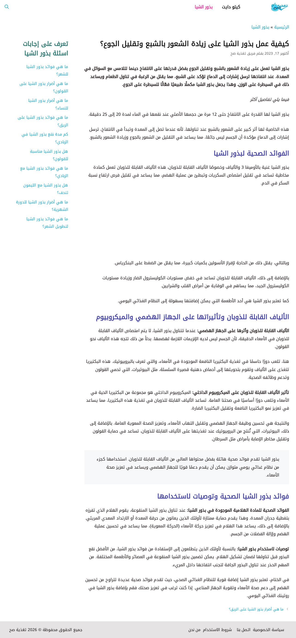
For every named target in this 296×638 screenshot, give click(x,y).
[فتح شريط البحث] (6, 7)
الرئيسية (281, 27)
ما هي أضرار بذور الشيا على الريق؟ (256, 609)
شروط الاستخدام (217, 629)
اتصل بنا (243, 629)
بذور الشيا (204, 7)
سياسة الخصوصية (268, 629)
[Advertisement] (186, 226)
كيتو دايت (231, 7)
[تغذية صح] (270, 7)
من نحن (194, 629)
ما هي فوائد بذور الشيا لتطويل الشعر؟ (47, 222)
